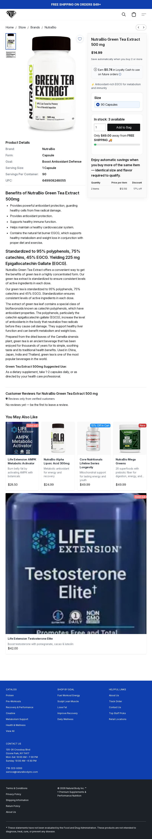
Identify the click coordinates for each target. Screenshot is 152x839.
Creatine (10, 713)
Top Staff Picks (117, 713)
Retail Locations (117, 719)
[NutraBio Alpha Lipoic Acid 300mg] (58, 438)
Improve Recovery (67, 713)
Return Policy (13, 806)
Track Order (115, 701)
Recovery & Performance (19, 707)
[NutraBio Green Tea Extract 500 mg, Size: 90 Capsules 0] (11, 41)
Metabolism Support (17, 719)
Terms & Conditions (16, 788)
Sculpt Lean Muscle (68, 701)
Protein (10, 695)
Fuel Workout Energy (68, 695)
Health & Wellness (16, 725)
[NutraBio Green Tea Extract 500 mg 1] (11, 54)
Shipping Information (17, 800)
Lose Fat (62, 707)
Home (10, 27)
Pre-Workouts (13, 701)
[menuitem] (138, 27)
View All (10, 731)
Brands (35, 27)
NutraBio (50, 27)
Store (22, 27)
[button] (11, 14)
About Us (114, 695)
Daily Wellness (65, 719)
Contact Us (115, 707)
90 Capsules (109, 104)
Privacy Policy (13, 794)
